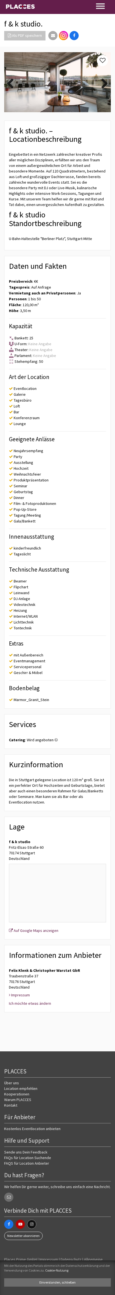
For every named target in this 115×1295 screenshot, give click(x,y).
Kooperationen (16, 1094)
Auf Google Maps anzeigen (35, 930)
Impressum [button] (20, 994)
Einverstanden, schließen (57, 1282)
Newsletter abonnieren (23, 1236)
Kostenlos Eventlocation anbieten (32, 1128)
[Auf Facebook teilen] (74, 35)
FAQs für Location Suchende (27, 1157)
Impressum (48, 1259)
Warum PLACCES (17, 1099)
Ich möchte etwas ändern (30, 1003)
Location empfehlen (20, 1088)
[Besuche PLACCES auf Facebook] (8, 1224)
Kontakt (10, 1105)
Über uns (11, 1082)
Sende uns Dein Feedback (25, 1152)
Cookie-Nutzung (56, 1270)
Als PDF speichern (26, 35)
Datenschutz (71, 1259)
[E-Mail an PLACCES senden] (8, 1197)
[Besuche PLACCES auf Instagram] (63, 35)
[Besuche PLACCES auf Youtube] (20, 1224)
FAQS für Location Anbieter (26, 1163)
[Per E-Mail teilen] (53, 35)
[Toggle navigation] (101, 6)
